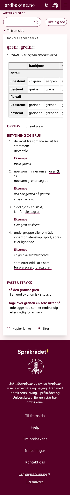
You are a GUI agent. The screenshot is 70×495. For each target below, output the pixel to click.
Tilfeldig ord (56, 22)
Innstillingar (35, 450)
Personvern (35, 482)
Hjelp (35, 427)
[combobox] (18, 22)
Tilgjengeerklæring (33, 474)
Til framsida (15, 30)
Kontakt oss (35, 462)
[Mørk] (46, 5)
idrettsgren (43, 267)
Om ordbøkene (35, 439)
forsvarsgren (23, 267)
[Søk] (36, 21)
